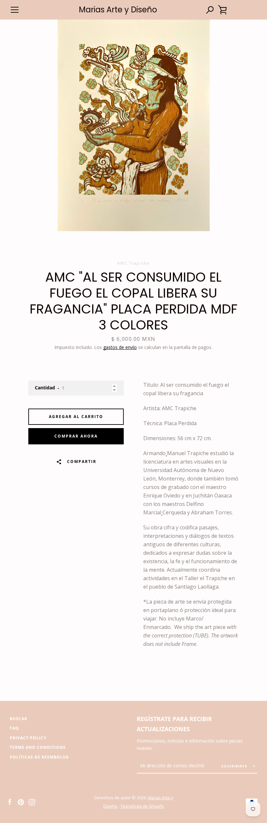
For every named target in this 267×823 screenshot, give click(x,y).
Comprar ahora (76, 436)
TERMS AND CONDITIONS (38, 747)
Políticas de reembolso (39, 757)
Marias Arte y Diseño (118, 10)
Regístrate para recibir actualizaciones (174, 724)
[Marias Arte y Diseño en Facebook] (10, 801)
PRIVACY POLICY (28, 738)
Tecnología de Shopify (142, 806)
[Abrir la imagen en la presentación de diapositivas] (134, 125)
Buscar (18, 718)
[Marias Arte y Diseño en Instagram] (32, 801)
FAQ (14, 728)
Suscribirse (234, 766)
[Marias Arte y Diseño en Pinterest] (21, 801)
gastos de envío (120, 347)
